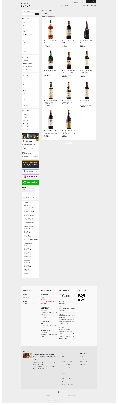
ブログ (72, 5)
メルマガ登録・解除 (66, 364)
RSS (81, 364)
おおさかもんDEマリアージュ (68, 378)
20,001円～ (25, 69)
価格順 (49, 16)
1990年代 (25, 123)
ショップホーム (65, 353)
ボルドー (25, 81)
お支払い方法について (66, 359)
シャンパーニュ (27, 78)
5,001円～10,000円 (27, 63)
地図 (37, 140)
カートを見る (83, 359)
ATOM (84, 364)
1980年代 (25, 120)
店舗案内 (66, 5)
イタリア (25, 93)
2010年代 (25, 129)
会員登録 (76, 2)
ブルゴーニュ (26, 84)
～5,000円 (25, 60)
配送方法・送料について (67, 361)
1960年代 (25, 114)
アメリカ (25, 96)
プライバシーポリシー (85, 361)
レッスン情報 (64, 375)
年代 (46, 10)
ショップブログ (65, 381)
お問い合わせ (93, 5)
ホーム (60, 5)
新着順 (53, 16)
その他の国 (25, 105)
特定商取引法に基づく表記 (67, 384)
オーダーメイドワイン (66, 367)
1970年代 (50, 10)
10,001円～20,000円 (27, 66)
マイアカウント (83, 353)
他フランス (25, 90)
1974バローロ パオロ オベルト (50, 100)
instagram (78, 5)
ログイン (82, 2)
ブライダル (64, 370)
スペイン (25, 99)
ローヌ (24, 87)
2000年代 (25, 126)
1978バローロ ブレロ (66, 100)
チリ (24, 102)
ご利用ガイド (85, 5)
